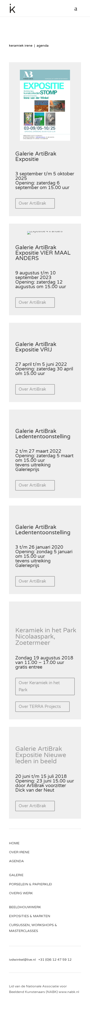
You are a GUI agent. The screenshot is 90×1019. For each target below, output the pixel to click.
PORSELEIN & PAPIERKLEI (30, 884)
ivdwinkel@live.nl (23, 960)
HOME (14, 843)
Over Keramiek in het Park (39, 686)
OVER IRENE (19, 852)
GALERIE (16, 875)
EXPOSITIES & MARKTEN (29, 916)
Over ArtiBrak (32, 203)
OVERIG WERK (21, 893)
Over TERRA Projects (40, 706)
